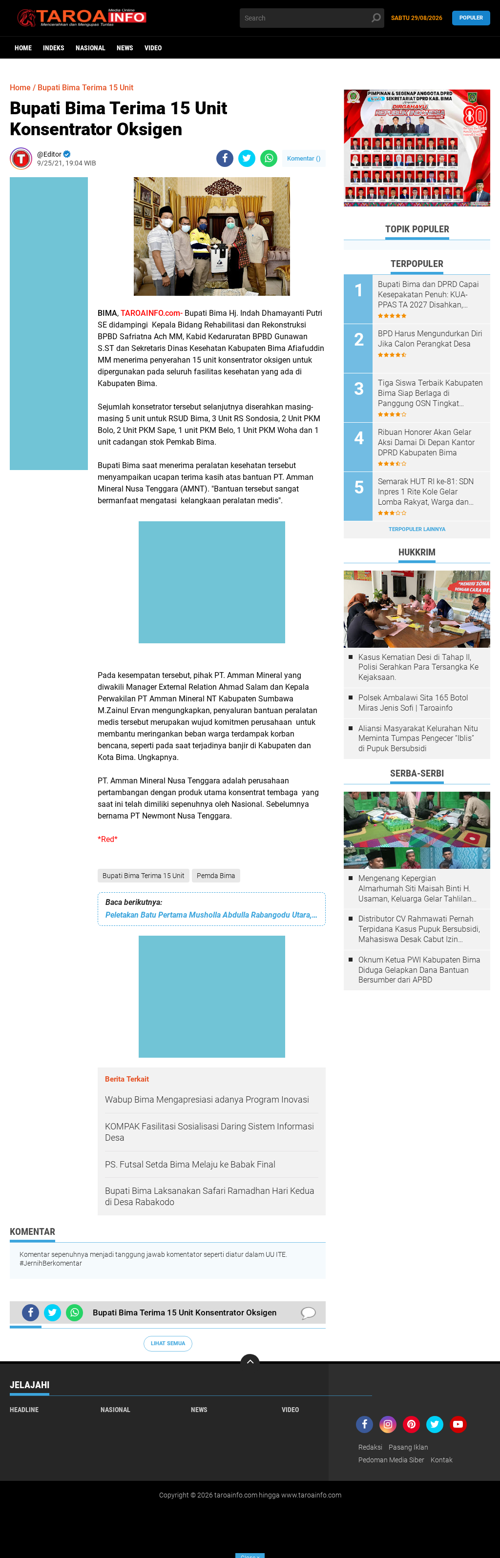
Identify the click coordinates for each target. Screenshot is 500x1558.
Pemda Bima (216, 876)
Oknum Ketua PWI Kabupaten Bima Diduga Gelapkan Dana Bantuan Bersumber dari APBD (419, 970)
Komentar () (304, 158)
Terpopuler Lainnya (417, 529)
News (125, 48)
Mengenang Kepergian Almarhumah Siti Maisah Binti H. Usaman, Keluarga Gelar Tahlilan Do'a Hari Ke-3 (415, 889)
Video (153, 48)
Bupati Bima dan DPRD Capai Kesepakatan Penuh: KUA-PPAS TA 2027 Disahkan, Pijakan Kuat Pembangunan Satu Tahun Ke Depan (428, 295)
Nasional (90, 48)
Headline (24, 1410)
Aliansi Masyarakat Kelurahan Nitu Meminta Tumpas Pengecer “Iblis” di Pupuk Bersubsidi (418, 739)
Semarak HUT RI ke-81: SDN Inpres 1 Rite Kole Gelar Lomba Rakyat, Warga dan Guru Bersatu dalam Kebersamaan (426, 492)
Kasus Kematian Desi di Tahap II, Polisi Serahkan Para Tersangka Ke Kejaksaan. (418, 667)
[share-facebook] (224, 158)
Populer (471, 18)
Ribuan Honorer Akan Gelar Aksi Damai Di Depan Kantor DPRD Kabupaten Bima (426, 442)
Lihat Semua (168, 1343)
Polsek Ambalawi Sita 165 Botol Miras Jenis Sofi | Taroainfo (413, 703)
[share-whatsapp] (268, 158)
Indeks (53, 48)
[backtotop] (250, 1364)
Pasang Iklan (408, 1447)
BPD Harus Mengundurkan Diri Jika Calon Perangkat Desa (430, 338)
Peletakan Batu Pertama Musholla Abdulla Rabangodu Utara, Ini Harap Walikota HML (211, 915)
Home (23, 48)
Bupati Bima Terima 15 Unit (144, 876)
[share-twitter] (246, 158)
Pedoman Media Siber (391, 1460)
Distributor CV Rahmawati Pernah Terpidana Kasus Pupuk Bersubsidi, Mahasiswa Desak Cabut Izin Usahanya (419, 929)
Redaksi (370, 1447)
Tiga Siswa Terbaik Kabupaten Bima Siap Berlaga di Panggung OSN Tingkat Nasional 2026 (430, 393)
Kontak (442, 1460)
